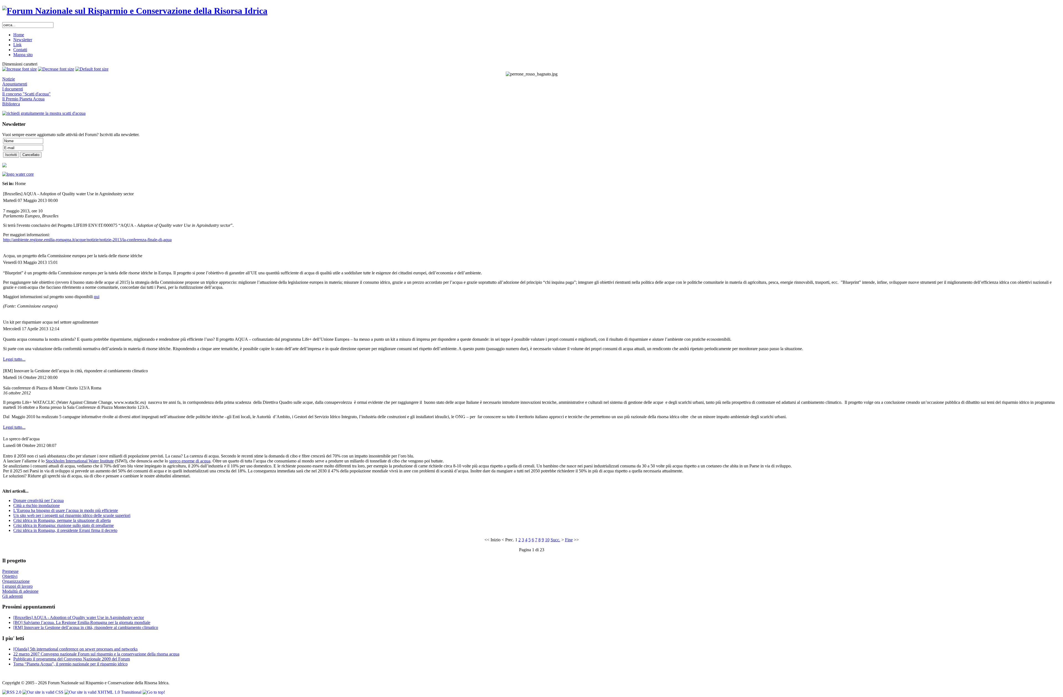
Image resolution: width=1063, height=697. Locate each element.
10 (547, 539)
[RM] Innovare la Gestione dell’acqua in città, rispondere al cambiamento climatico (85, 627)
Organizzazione (16, 581)
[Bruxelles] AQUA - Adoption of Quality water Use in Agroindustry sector (78, 617)
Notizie (8, 79)
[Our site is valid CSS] (43, 692)
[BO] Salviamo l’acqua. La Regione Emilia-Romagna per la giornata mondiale (81, 622)
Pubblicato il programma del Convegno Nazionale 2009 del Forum (71, 659)
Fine (569, 539)
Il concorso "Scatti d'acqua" (26, 94)
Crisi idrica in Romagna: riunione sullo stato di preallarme (63, 525)
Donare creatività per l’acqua (38, 500)
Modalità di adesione (20, 591)
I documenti (12, 89)
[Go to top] (154, 692)
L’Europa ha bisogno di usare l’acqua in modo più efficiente (65, 510)
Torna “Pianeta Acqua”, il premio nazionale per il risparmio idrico (70, 664)
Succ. (555, 539)
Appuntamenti (14, 84)
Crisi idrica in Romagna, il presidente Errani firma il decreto (65, 530)
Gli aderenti (12, 596)
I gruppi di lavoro (17, 586)
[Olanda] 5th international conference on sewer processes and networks (75, 649)
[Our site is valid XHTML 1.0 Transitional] (103, 692)
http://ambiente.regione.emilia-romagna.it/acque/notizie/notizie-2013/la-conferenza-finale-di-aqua (87, 239)
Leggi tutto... (14, 359)
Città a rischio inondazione (36, 505)
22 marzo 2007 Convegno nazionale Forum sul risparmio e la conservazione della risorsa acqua (96, 654)
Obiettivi (9, 576)
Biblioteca (11, 104)
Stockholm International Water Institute (80, 461)
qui (96, 296)
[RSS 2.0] (12, 692)
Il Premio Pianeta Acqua (23, 99)
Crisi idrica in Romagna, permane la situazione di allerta (62, 520)
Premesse (10, 571)
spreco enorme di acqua (189, 461)
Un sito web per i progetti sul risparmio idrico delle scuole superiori (71, 515)
